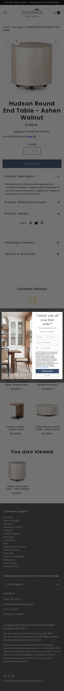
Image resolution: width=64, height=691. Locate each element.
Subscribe (47, 371)
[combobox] (38, 348)
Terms (46, 367)
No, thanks (47, 376)
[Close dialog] (60, 314)
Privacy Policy (40, 367)
